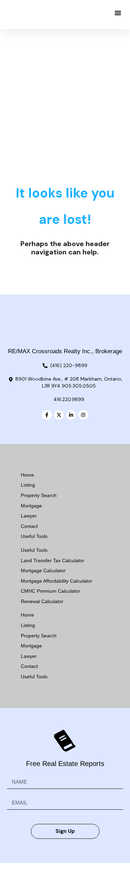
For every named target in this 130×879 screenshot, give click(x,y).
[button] (118, 13)
